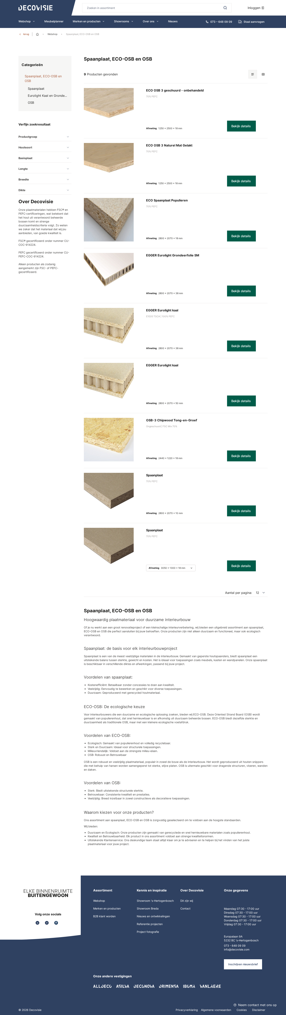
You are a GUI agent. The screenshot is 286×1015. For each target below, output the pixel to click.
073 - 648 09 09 (235, 945)
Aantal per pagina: (238, 593)
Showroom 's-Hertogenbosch (155, 900)
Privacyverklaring (187, 1010)
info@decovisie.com (236, 949)
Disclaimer (258, 1010)
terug (26, 34)
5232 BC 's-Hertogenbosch (241, 940)
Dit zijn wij (186, 900)
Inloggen (254, 8)
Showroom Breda (148, 908)
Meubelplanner (53, 21)
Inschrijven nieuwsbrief (243, 964)
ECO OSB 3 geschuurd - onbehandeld (175, 90)
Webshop (24, 21)
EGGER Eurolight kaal (162, 310)
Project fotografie (148, 931)
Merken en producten (86, 21)
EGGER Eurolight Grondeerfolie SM (172, 255)
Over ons (148, 21)
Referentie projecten (150, 924)
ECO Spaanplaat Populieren (167, 200)
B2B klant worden (104, 916)
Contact (185, 908)
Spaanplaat (154, 475)
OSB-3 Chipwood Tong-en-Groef (171, 420)
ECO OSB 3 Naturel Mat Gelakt (169, 145)
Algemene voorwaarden (216, 1010)
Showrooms (121, 21)
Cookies (242, 1010)
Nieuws (173, 21)
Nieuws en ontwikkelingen (153, 916)
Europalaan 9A (233, 936)
